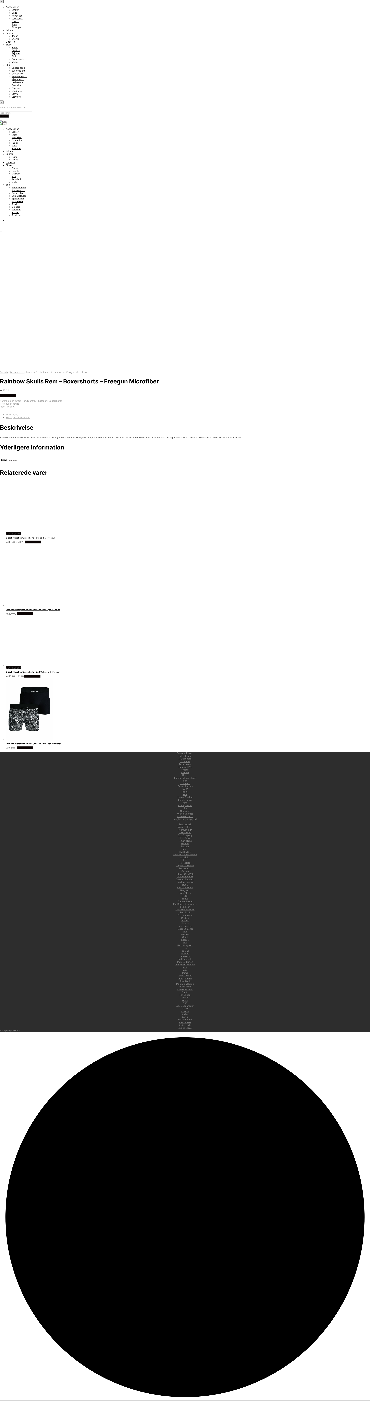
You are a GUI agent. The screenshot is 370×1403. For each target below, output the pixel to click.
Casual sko (18, 73)
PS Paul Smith (185, 829)
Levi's (185, 1000)
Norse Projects (185, 816)
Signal (185, 898)
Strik (14, 56)
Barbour (185, 1011)
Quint (185, 937)
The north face (185, 901)
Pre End (185, 950)
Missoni (185, 953)
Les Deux (185, 838)
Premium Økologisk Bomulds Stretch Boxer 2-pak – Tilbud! (33, 609)
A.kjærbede (185, 1025)
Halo (185, 942)
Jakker (9, 30)
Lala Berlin (185, 956)
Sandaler (16, 85)
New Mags (185, 893)
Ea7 (185, 860)
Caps (14, 12)
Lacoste (185, 846)
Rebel (185, 895)
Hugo (185, 775)
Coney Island (185, 805)
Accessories (12, 7)
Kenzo (185, 849)
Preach (185, 769)
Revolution (185, 994)
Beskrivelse (12, 414)
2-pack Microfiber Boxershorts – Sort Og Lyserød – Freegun (33, 672)
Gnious (185, 871)
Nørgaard (185, 890)
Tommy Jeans (185, 840)
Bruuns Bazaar (185, 1027)
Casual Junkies (185, 786)
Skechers (185, 783)
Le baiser (185, 906)
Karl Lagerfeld (185, 959)
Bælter (15, 9)
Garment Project (185, 753)
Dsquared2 (185, 868)
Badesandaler (19, 67)
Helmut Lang (185, 755)
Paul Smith (185, 912)
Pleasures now (185, 915)
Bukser (9, 33)
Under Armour (185, 975)
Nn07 (185, 788)
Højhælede (17, 82)
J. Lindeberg (185, 758)
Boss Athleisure (185, 887)
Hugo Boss (185, 851)
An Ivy (185, 1014)
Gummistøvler (19, 76)
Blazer (15, 47)
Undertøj (10, 41)
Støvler (15, 93)
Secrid (185, 992)
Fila (185, 780)
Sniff (185, 1003)
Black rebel (185, 824)
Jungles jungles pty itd (185, 819)
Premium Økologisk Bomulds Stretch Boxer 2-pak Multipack (33, 744)
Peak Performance (185, 909)
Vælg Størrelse (8, 395)
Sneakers (17, 90)
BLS (185, 967)
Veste (15, 62)
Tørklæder (17, 18)
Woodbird (185, 857)
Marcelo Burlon (185, 961)
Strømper (17, 27)
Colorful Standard (185, 879)
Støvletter (17, 96)
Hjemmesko (18, 79)
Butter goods (185, 1019)
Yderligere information (18, 417)
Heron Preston (185, 797)
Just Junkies (185, 1022)
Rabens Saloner (185, 928)
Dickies (185, 917)
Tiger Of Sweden (185, 865)
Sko (8, 64)
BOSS (185, 884)
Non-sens (185, 810)
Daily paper (185, 764)
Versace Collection (185, 964)
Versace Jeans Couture (185, 854)
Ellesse (185, 939)
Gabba (185, 923)
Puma (185, 972)
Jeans (15, 35)
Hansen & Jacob (185, 989)
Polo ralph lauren (185, 983)
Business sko (19, 70)
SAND (185, 1016)
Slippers (16, 88)
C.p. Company (185, 835)
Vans (185, 802)
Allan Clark (185, 981)
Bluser (9, 44)
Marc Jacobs (185, 926)
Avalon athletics (185, 813)
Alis (185, 970)
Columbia (185, 761)
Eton (185, 794)
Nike (185, 948)
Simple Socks (185, 799)
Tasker (15, 21)
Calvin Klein (185, 832)
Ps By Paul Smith (185, 873)
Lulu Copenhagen (185, 1005)
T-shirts (16, 50)
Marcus (185, 843)
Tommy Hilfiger (185, 827)
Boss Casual (185, 986)
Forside (4, 372)
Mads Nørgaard (185, 945)
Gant (185, 931)
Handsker (17, 15)
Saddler (185, 772)
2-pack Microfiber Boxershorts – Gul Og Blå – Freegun (30, 538)
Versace (185, 920)
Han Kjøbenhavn (185, 882)
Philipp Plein (185, 978)
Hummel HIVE (185, 766)
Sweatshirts (18, 59)
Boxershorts (17, 372)
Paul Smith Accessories (185, 904)
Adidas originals (185, 876)
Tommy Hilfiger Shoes (185, 777)
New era (185, 934)
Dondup (185, 997)
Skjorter (16, 53)
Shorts (15, 38)
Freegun (12, 459)
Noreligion (185, 862)
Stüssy (185, 1008)
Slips (14, 24)
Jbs (185, 808)
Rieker (185, 791)
